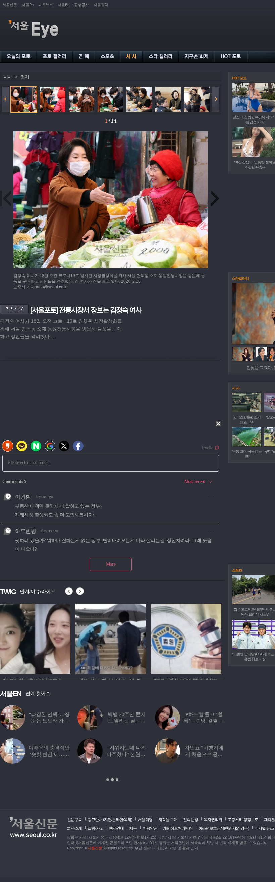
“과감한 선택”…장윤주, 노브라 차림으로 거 (49, 721)
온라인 (117, 819)
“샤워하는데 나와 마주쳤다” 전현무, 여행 (127, 754)
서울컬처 (101, 5)
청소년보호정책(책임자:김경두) (223, 828)
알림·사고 (95, 828)
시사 (8, 76)
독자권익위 (213, 819)
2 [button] (112, 779)
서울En (63, 5)
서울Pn (28, 5)
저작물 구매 (167, 819)
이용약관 (150, 828)
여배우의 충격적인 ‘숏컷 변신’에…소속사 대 (49, 754)
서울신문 (9, 5)
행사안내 (116, 828)
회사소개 (74, 828)
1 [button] (107, 779)
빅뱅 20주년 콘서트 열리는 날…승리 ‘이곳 (127, 721)
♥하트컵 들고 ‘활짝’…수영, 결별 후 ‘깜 (204, 721)
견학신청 (190, 819)
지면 (107, 819)
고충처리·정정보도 (243, 819)
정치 (25, 76)
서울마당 (145, 819)
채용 (133, 828)
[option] (35, 638)
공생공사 (81, 5)
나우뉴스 (45, 5)
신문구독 (74, 819)
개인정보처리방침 (177, 828)
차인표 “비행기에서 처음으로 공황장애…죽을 (204, 754)
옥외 (127, 819)
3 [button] (117, 779)
